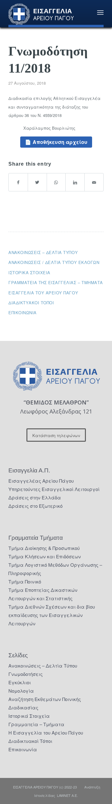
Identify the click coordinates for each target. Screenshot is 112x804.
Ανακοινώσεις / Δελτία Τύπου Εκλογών (53, 262)
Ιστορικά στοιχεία (29, 272)
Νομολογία (21, 690)
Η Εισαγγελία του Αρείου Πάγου (45, 732)
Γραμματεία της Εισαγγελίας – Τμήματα (55, 282)
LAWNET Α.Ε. (67, 795)
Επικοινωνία (22, 312)
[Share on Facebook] (18, 182)
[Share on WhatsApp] (56, 182)
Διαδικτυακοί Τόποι (31, 303)
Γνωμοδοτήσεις (25, 674)
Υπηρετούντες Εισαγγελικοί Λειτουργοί (54, 489)
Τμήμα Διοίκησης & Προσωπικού (44, 548)
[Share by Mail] (94, 182)
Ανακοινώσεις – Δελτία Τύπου (43, 252)
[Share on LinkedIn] (75, 182)
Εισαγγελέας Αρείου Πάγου (41, 480)
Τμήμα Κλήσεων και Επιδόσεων (44, 556)
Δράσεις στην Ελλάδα (34, 497)
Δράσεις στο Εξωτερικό (35, 505)
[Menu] (100, 12)
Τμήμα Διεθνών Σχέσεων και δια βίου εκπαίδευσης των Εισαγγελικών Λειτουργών (51, 615)
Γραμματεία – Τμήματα (36, 724)
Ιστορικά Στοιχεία (29, 715)
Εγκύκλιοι (19, 682)
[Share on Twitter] (37, 182)
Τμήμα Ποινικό (24, 581)
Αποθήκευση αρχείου (60, 141)
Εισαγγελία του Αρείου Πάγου (43, 293)
